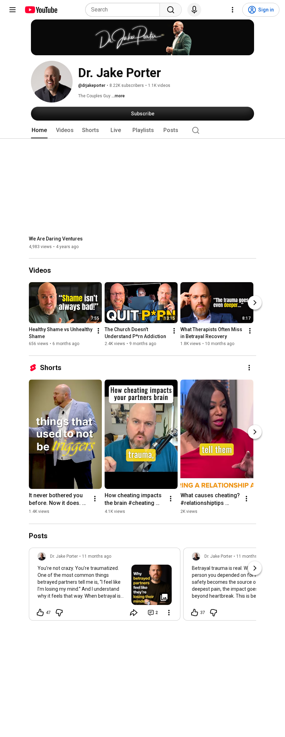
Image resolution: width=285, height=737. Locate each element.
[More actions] (98, 331)
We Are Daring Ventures (56, 238)
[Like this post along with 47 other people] (40, 612)
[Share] (134, 613)
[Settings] (232, 10)
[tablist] (142, 130)
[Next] (255, 303)
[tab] (39, 130)
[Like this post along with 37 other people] (194, 612)
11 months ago (96, 556)
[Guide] (12, 10)
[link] (105, 586)
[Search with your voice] (194, 10)
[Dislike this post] (59, 612)
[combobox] (124, 10)
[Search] (171, 10)
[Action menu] (169, 613)
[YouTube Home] (40, 9)
